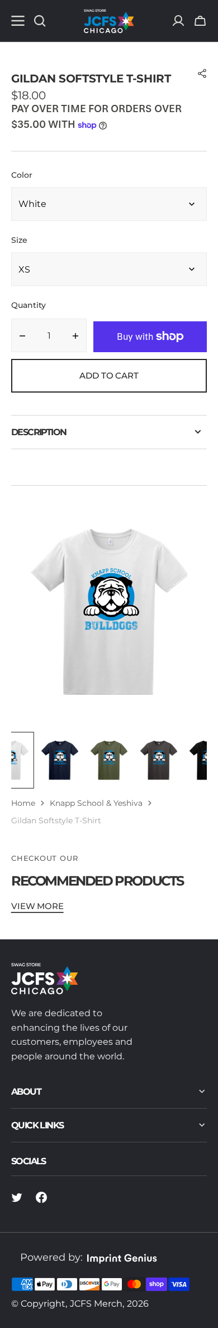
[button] (200, 20)
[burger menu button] (18, 20)
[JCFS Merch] (109, 20)
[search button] (39, 20)
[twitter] (16, 1197)
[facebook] (41, 1197)
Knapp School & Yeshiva (96, 803)
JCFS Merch (96, 1303)
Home (23, 803)
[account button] (178, 20)
